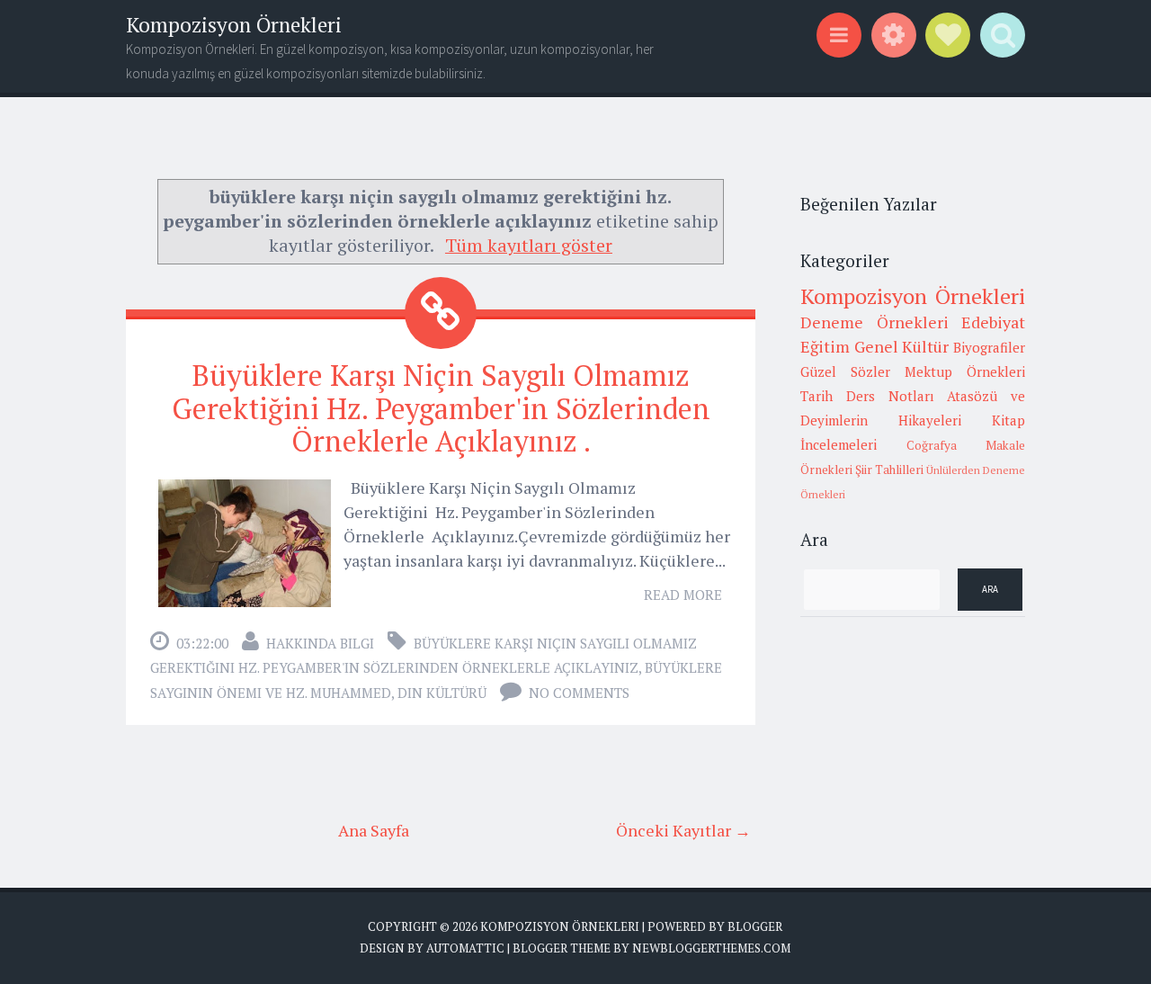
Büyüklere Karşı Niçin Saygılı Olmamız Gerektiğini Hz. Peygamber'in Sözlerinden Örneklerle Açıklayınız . (441, 408)
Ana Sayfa (373, 830)
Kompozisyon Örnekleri (234, 25)
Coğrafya (931, 445)
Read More (683, 595)
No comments (579, 693)
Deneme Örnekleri (874, 322)
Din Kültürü (441, 693)
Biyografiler (989, 347)
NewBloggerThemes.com (711, 948)
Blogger (754, 926)
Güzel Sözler (845, 371)
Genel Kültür (902, 346)
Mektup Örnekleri (965, 371)
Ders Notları (890, 396)
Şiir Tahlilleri (889, 469)
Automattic (465, 948)
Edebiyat (993, 322)
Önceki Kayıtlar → (683, 830)
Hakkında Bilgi (320, 643)
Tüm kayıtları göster (528, 245)
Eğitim (825, 346)
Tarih (816, 396)
